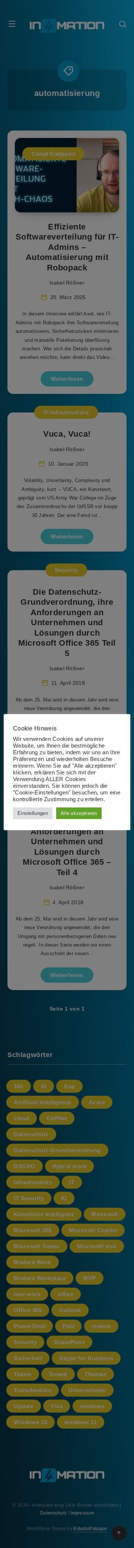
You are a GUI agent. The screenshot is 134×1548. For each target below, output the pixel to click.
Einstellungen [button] (32, 813)
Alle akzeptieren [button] (79, 813)
